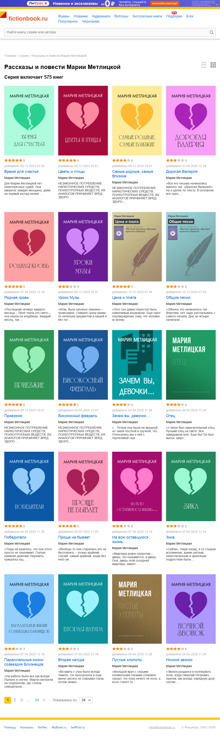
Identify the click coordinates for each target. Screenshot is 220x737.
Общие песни (178, 297)
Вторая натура (71, 660)
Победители (15, 537)
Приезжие (13, 416)
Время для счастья (21, 171)
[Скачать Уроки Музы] (83, 246)
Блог (190, 16)
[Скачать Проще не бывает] (83, 486)
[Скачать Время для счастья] (29, 120)
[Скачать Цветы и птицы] (83, 120)
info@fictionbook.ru (162, 727)
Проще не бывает (74, 537)
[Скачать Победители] (29, 486)
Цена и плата (124, 297)
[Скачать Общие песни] (191, 246)
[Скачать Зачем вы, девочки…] (137, 364)
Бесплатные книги (147, 16)
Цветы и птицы (71, 171)
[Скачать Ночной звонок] (191, 609)
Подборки (174, 16)
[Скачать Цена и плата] (137, 246)
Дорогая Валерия (182, 171)
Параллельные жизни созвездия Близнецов (23, 662)
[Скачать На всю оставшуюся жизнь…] (137, 486)
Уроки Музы (68, 297)
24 (37, 700)
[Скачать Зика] (191, 486)
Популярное (68, 21)
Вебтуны (121, 16)
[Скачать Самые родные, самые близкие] (137, 120)
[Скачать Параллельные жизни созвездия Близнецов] (29, 609)
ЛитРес (42, 727)
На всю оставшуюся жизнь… (130, 539)
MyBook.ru (59, 727)
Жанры (64, 16)
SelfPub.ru (78, 727)
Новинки (81, 16)
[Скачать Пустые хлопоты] (137, 609)
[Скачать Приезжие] (29, 364)
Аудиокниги (101, 16)
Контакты (26, 727)
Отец (170, 416)
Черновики (90, 21)
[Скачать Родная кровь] (29, 246)
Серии (24, 55)
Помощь (10, 727)
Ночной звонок (179, 660)
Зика (170, 537)
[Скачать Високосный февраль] (83, 364)
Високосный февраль (77, 416)
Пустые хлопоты (127, 660)
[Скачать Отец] (191, 364)
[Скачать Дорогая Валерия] (191, 120)
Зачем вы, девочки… (131, 416)
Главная (10, 55)
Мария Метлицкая (17, 178)
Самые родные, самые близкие (132, 173)
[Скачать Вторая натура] (83, 609)
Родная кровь (16, 297)
